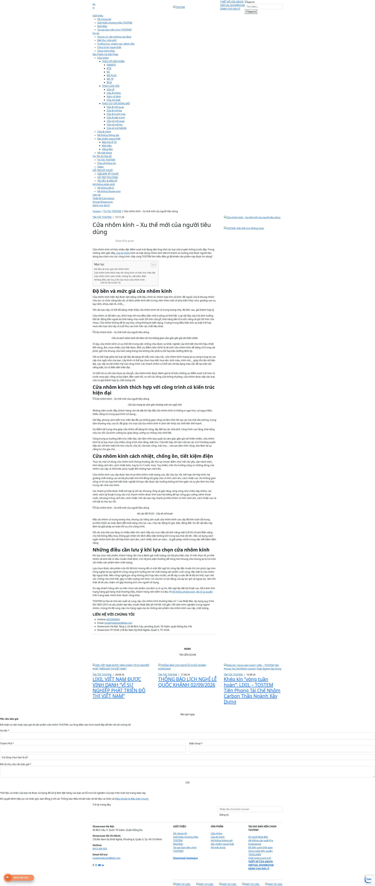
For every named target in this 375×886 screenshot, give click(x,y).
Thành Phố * (7, 743)
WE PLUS (111, 75)
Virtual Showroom (103, 201)
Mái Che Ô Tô (109, 142)
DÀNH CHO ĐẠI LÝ (230, 8)
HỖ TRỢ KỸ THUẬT (103, 170)
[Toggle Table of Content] (152, 264)
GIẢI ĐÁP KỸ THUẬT (108, 173)
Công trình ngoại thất (109, 47)
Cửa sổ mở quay (116, 121)
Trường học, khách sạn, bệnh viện (116, 43)
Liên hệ (96, 194)
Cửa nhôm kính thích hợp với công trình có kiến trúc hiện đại (124, 272)
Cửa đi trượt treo (116, 114)
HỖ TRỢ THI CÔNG (107, 177)
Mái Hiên (107, 145)
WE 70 (110, 79)
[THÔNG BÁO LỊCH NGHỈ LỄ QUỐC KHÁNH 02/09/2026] (187, 666)
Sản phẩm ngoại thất (108, 138)
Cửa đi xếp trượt (116, 117)
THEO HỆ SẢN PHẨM (113, 61)
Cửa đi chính (104, 131)
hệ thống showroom (183, 591)
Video (100, 166)
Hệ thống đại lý (105, 187)
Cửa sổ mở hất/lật (116, 128)
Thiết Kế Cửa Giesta (103, 198)
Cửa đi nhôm (114, 93)
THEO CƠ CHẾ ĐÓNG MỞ (116, 103)
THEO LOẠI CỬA (110, 86)
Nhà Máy (102, 26)
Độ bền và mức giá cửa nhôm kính (111, 269)
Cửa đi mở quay (115, 107)
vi (93, 7)
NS (108, 71)
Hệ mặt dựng (104, 152)
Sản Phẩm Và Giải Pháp (105, 54)
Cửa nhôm (103, 57)
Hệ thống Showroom (109, 191)
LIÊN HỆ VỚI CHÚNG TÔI (110, 283)
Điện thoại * (196, 743)
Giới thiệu (98, 15)
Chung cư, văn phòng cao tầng (114, 36)
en (94, 4)
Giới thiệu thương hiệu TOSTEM (114, 22)
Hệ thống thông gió (108, 135)
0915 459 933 (100, 848)
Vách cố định (114, 96)
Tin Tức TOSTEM (106, 159)
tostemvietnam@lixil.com (106, 858)
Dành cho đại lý (101, 205)
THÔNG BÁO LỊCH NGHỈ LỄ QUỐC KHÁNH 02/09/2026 (187, 682)
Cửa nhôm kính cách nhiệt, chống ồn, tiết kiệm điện (120, 276)
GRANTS (111, 64)
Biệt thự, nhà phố (106, 40)
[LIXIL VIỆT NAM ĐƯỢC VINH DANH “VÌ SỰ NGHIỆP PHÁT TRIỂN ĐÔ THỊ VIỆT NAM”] (122, 666)
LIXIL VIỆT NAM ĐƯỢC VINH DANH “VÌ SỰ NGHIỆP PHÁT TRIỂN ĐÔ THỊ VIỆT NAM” (119, 687)
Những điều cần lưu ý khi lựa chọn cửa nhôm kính (119, 279)
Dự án (96, 33)
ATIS (109, 68)
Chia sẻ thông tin (106, 163)
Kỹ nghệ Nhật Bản (258, 837)
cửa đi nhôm (123, 253)
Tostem (97, 211)
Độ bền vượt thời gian (260, 847)
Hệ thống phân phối (104, 184)
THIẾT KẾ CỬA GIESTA (232, 1)
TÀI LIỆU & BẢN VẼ (107, 180)
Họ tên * (4, 730)
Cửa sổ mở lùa (114, 124)
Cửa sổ (110, 89)
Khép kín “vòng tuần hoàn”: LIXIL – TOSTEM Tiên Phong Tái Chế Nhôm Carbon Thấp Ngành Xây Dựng (252, 690)
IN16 (109, 82)
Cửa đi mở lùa (114, 110)
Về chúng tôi (104, 19)
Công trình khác (106, 50)
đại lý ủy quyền (204, 591)
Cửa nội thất (113, 100)
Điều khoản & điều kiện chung (131, 798)
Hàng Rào (107, 149)
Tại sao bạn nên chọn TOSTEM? (114, 29)
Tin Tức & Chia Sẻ (102, 156)
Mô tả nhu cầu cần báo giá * (15, 764)
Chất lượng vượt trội (259, 858)
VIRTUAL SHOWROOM (232, 5)
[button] (250, 2)
